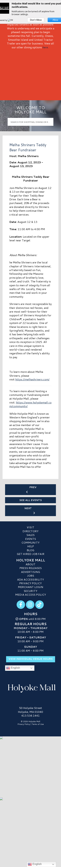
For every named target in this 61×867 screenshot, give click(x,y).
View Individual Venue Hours (30, 659)
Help (30, 546)
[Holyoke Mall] (30, 688)
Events (30, 539)
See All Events (30, 500)
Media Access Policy (30, 594)
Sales (30, 535)
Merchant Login (30, 587)
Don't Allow (36, 19)
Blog (30, 550)
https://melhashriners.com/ (32, 379)
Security (30, 591)
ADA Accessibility (30, 579)
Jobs (30, 575)
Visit (30, 527)
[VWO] (11, 20)
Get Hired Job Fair (30, 554)
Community (30, 542)
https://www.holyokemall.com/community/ (30, 404)
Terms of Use (38, 724)
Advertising (30, 572)
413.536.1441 (30, 715)
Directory (30, 531)
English (15, 667)
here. (46, 47)
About (30, 564)
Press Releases (30, 568)
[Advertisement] (30, 73)
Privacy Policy (30, 583)
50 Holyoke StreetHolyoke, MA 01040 (30, 710)
